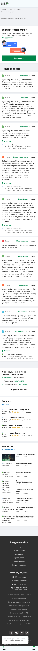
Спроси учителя (15, 9)
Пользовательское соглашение (19, 602)
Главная (3, 9)
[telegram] (22, 633)
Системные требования (19, 598)
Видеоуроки (19, 554)
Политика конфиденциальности (19, 606)
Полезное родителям (19, 565)
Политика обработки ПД (19, 609)
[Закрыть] (27, 637)
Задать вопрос (19, 58)
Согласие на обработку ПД (19, 613)
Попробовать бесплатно (19, 389)
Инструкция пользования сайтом (19, 595)
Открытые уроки (19, 550)
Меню (34, 649)
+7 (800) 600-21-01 (20, 588)
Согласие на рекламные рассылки (19, 616)
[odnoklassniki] (11, 633)
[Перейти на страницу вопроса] (19, 82)
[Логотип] (5, 3)
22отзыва (27, 427)
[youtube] (27, 633)
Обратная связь (20, 577)
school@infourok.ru (20, 581)
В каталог (5, 404)
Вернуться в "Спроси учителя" (15, 18)
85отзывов (28, 435)
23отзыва (27, 420)
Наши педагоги (19, 547)
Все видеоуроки (8, 449)
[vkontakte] (16, 633)
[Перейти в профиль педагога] (19, 412)
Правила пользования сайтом (19, 620)
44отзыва (27, 412)
